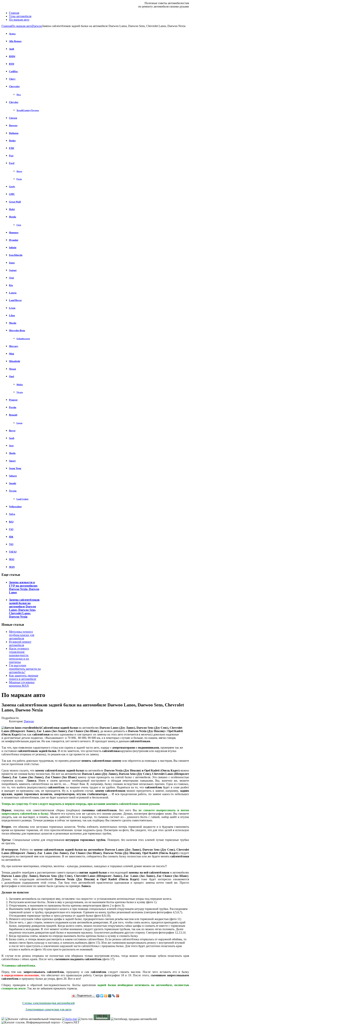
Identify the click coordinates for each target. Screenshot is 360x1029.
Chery (12, 78)
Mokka (19, 384)
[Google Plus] (118, 995)
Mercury (13, 346)
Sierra (19, 171)
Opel (11, 376)
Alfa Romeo (15, 41)
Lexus (12, 307)
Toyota (12, 490)
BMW (12, 56)
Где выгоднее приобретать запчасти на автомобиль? (25, 669)
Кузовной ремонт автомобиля (20, 643)
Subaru (13, 475)
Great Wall (15, 201)
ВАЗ (11, 521)
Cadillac (13, 71)
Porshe (12, 407)
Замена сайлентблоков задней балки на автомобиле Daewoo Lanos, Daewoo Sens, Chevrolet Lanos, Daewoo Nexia (24, 608)
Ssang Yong (15, 468)
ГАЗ (11, 529)
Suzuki (12, 483)
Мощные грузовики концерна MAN (21, 684)
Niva (18, 94)
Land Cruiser (22, 499)
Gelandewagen (23, 338)
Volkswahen (15, 506)
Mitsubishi (14, 361)
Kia (11, 285)
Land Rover (15, 300)
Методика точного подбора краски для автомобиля (21, 635)
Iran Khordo (15, 255)
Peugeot (13, 399)
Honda (12, 216)
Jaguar (13, 270)
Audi (11, 48)
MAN (12, 567)
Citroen (13, 117)
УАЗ (11, 544)
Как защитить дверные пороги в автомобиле (23, 677)
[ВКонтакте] (98, 995)
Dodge (12, 140)
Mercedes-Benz (17, 330)
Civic (18, 225)
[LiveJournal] (114, 995)
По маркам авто (22, 26)
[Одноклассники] (106, 995)
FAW (11, 148)
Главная (7, 26)
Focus (19, 179)
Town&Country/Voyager (27, 110)
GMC (12, 194)
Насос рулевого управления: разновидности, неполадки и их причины (19, 655)
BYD (11, 63)
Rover (12, 430)
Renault (13, 414)
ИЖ (11, 536)
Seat (11, 445)
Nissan (12, 368)
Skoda (12, 453)
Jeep (11, 277)
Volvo (12, 514)
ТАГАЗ (12, 551)
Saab (11, 438)
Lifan (12, 315)
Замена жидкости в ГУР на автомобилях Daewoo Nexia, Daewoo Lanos (24, 587)
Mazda (12, 322)
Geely (12, 186)
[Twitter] (102, 995)
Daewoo (37, 26)
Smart (12, 460)
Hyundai (13, 240)
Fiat (11, 155)
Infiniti (12, 247)
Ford (11, 163)
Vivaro (19, 392)
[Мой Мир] (110, 995)
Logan (19, 423)
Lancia (12, 292)
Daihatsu (13, 133)
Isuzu (12, 262)
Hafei (12, 209)
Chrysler (13, 102)
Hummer (14, 232)
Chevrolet (14, 86)
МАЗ (11, 559)
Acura (12, 33)
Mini (11, 353)
